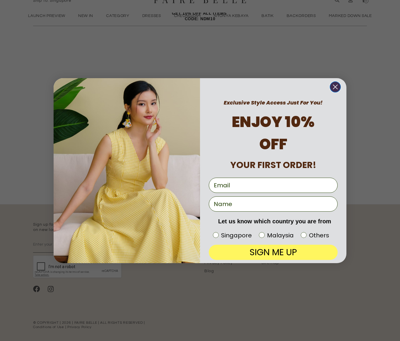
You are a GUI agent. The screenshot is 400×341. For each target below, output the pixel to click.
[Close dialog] (335, 87)
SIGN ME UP (273, 252)
